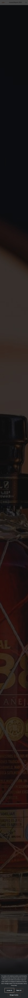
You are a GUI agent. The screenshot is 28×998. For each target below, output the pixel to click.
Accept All (9, 990)
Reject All (18, 990)
